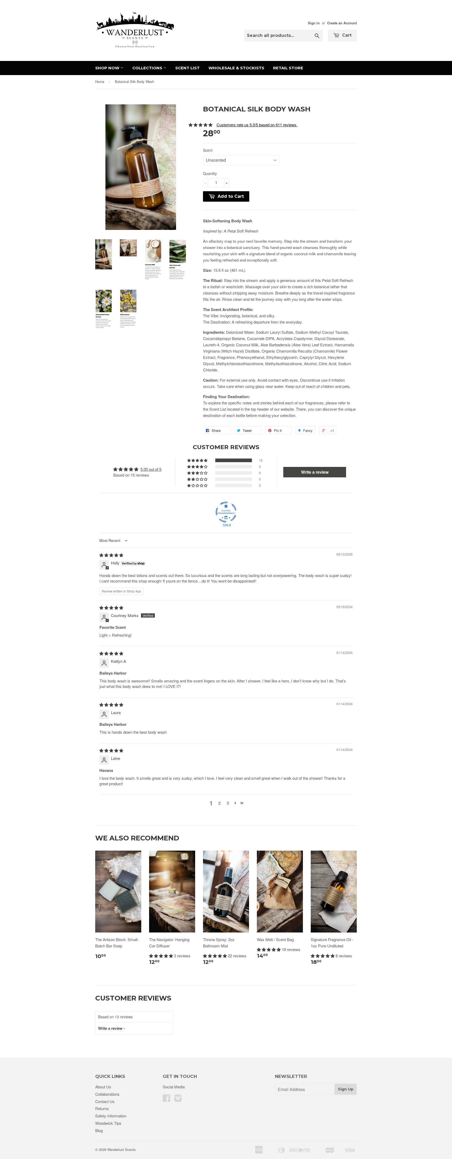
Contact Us (105, 1101)
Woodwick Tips (108, 1123)
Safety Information (110, 1115)
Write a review (110, 1028)
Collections (147, 67)
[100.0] (226, 512)
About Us (103, 1086)
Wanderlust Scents (121, 1149)
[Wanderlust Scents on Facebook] (167, 1099)
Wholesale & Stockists (236, 67)
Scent (207, 150)
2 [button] (219, 803)
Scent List (187, 67)
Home (99, 81)
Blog (99, 1130)
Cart (346, 35)
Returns (102, 1108)
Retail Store (288, 67)
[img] (111, 555)
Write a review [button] (315, 472)
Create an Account (342, 23)
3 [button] (228, 803)
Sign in (314, 23)
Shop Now (107, 67)
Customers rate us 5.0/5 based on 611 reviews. (257, 124)
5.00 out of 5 (150, 469)
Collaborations (107, 1094)
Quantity (210, 173)
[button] (197, 460)
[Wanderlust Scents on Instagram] (178, 1099)
